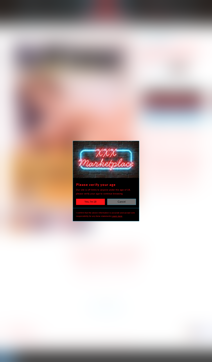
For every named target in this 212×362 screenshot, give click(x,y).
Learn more (117, 216)
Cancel (122, 201)
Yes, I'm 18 (90, 201)
